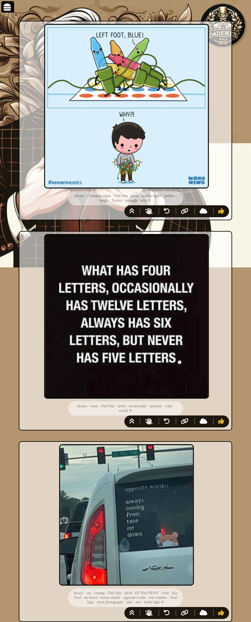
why (143, 200)
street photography (110, 602)
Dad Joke (121, 196)
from (165, 593)
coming (99, 593)
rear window (158, 597)
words (123, 410)
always (79, 196)
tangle (104, 200)
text (138, 602)
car (89, 593)
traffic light (152, 602)
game (135, 196)
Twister (116, 200)
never (122, 406)
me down (90, 597)
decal (128, 593)
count (94, 406)
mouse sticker (110, 597)
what (168, 406)
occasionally (138, 406)
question (156, 406)
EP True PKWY (147, 593)
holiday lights (151, 196)
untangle (131, 200)
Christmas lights (99, 196)
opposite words (134, 597)
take (130, 602)
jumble (169, 196)
